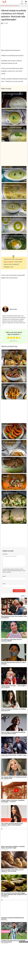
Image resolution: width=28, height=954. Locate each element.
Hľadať (22, 3)
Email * (4, 583)
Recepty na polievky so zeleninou (11, 5)
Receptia (2, 5)
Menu (26, 3)
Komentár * (5, 554)
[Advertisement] (14, 35)
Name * (4, 576)
